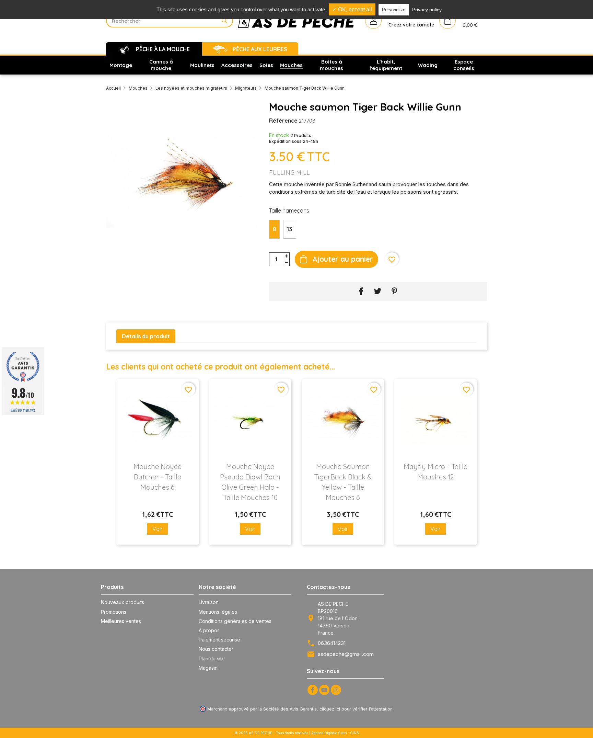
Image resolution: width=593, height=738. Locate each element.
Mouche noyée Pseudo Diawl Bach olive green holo (250, 482)
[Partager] (361, 291)
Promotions (113, 612)
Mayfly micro (435, 471)
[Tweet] (377, 291)
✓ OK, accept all (352, 9)
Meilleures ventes (121, 621)
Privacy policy (427, 9)
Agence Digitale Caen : (330, 733)
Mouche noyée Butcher (157, 476)
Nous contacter (216, 649)
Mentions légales (218, 612)
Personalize (393, 9)
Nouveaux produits (122, 602)
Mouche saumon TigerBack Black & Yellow (343, 482)
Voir (157, 528)
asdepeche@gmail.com (346, 654)
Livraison (209, 602)
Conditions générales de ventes (235, 621)
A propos (209, 630)
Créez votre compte (411, 24)
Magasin (208, 668)
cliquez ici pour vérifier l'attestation (356, 709)
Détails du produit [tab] (146, 336)
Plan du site (212, 658)
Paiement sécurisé (219, 640)
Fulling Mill (289, 173)
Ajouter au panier (342, 258)
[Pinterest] (394, 291)
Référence (283, 120)
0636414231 (332, 643)
